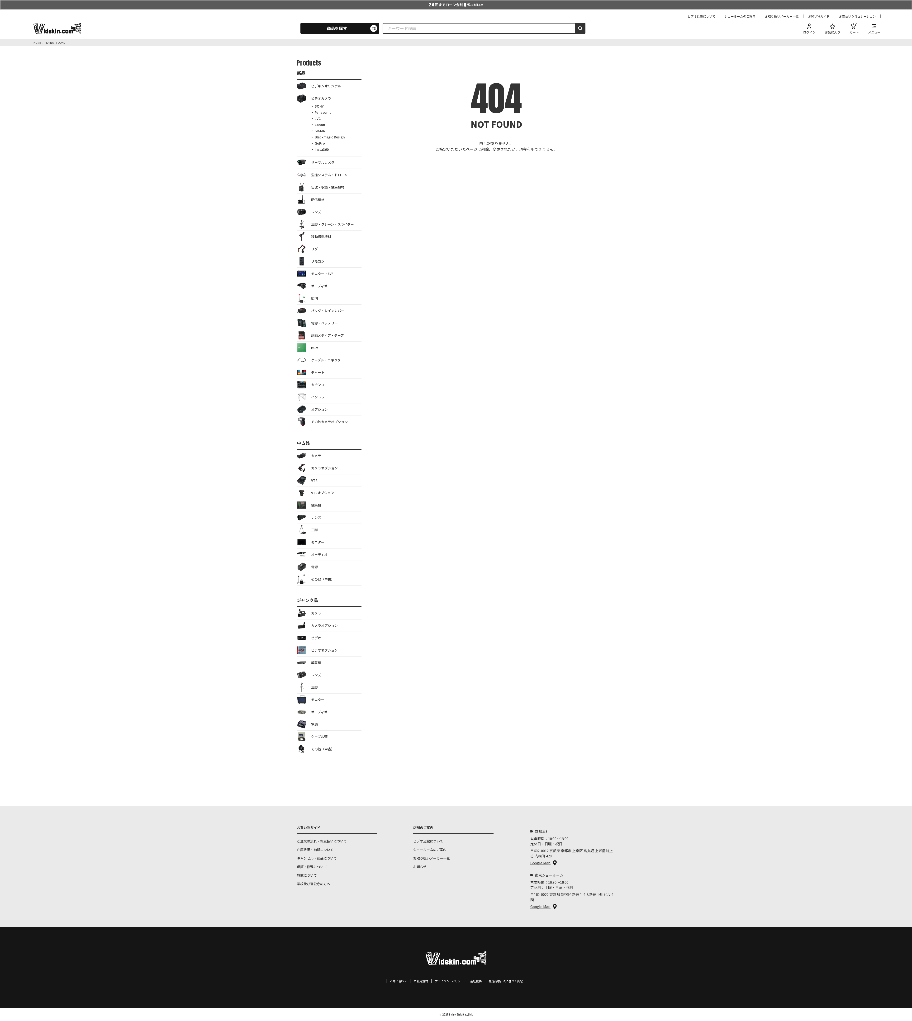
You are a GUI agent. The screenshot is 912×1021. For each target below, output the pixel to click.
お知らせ (420, 866)
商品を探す (337, 28)
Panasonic (323, 112)
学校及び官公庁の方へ (313, 883)
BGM (314, 347)
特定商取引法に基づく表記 (506, 981)
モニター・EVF (322, 273)
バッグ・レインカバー (327, 310)
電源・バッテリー (324, 323)
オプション (319, 409)
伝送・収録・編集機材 (327, 187)
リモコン (317, 261)
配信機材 (317, 199)
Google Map (540, 862)
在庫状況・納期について (315, 849)
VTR (314, 480)
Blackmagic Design (330, 137)
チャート (317, 372)
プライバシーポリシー (449, 981)
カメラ (316, 455)
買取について (307, 875)
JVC (318, 118)
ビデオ (316, 637)
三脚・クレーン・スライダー (332, 224)
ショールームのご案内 (740, 16)
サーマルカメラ (322, 162)
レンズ (316, 211)
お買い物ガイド (819, 16)
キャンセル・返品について (317, 858)
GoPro (320, 143)
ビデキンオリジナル (326, 86)
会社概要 (476, 981)
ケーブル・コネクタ (326, 360)
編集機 (316, 505)
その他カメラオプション (329, 421)
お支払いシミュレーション (857, 16)
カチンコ (317, 384)
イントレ (317, 397)
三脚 (314, 529)
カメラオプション (324, 468)
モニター (317, 542)
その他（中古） (322, 579)
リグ (314, 248)
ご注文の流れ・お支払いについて (322, 841)
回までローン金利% (456, 4)
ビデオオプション (324, 650)
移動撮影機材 (321, 236)
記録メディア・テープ (327, 335)
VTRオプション (322, 492)
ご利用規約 (421, 981)
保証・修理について (312, 866)
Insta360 (322, 149)
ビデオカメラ (321, 98)
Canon (320, 124)
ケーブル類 (319, 736)
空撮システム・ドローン (329, 174)
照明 (314, 298)
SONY (319, 106)
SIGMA (320, 130)
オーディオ (319, 286)
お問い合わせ (398, 981)
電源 (314, 566)
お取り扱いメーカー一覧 (782, 16)
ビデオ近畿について (701, 16)
